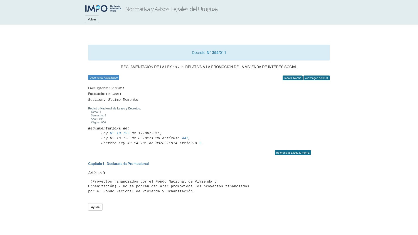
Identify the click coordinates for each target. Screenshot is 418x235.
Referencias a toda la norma (293, 152)
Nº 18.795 (120, 133)
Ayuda (95, 207)
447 (185, 138)
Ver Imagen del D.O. (317, 78)
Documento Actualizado (103, 77)
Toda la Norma (292, 78)
